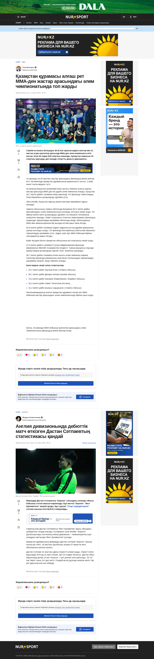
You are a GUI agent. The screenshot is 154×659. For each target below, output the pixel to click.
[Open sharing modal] (19, 169)
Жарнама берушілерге (128, 647)
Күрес (55, 23)
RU (124, 17)
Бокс (41, 23)
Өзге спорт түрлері (66, 23)
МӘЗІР (23, 17)
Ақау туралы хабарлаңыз (104, 647)
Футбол (29, 23)
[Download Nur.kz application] (77, 7)
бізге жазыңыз (53, 339)
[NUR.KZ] (77, 17)
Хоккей (48, 23)
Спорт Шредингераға (78, 506)
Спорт (18, 23)
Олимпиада (80, 23)
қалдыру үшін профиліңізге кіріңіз (67, 375)
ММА (36, 23)
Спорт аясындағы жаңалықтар (97, 23)
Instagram (86, 397)
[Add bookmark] (19, 177)
